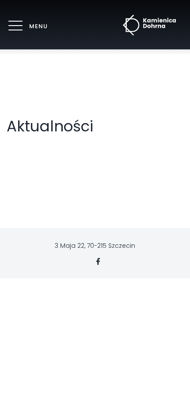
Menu (38, 26)
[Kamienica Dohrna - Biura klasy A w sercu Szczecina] (149, 25)
